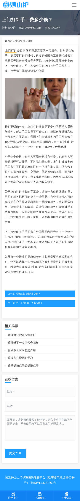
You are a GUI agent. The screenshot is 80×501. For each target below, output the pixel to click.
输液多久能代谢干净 (20, 357)
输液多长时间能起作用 (22, 350)
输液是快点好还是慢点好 (23, 365)
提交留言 (15, 453)
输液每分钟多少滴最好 (22, 334)
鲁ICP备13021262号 (43, 482)
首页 (10, 41)
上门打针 (11, 50)
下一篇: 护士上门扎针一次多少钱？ (25, 303)
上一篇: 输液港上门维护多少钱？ (24, 293)
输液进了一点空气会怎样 (23, 342)
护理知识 (20, 41)
